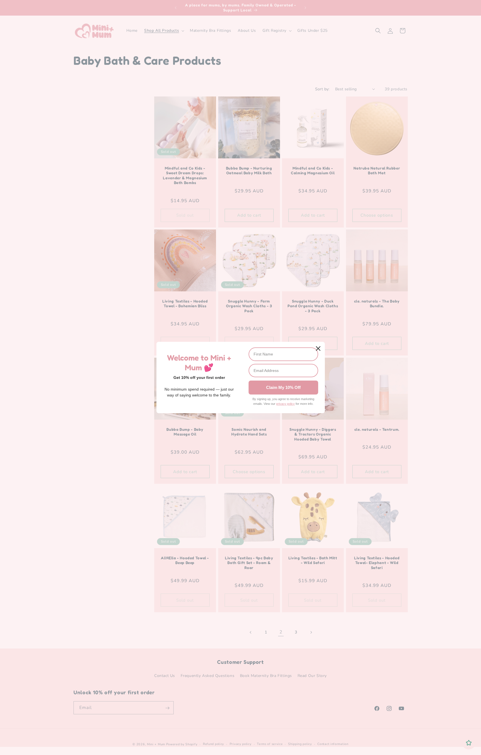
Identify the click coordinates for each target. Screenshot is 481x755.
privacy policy (285, 403)
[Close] (318, 348)
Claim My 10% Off (283, 387)
